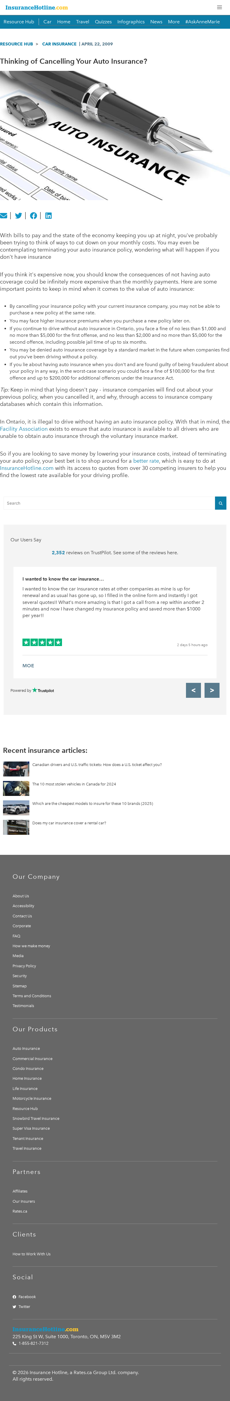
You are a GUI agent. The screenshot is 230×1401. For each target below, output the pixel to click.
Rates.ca (20, 1211)
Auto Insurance (26, 1048)
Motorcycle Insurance (32, 1098)
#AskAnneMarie (202, 22)
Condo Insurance (28, 1068)
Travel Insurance (27, 1148)
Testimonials (23, 1005)
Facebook (27, 1297)
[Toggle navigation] (219, 7)
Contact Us (22, 916)
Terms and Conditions (32, 996)
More (174, 22)
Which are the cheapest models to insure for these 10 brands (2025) (92, 803)
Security (20, 976)
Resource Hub (19, 22)
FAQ (16, 936)
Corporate (22, 926)
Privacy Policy (24, 966)
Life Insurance (25, 1088)
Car (47, 22)
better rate (146, 461)
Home (63, 22)
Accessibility (23, 906)
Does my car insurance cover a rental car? (69, 823)
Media (18, 956)
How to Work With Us (32, 1254)
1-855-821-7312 (33, 1343)
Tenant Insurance (28, 1138)
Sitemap (20, 986)
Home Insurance (27, 1078)
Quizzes (103, 22)
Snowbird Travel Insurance (36, 1118)
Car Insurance (59, 44)
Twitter (24, 1306)
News (156, 22)
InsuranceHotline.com (27, 468)
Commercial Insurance (32, 1058)
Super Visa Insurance (31, 1128)
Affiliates (20, 1191)
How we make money (31, 946)
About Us (21, 896)
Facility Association (24, 429)
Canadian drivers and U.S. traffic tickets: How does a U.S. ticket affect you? (97, 764)
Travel (82, 22)
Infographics (131, 22)
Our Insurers (24, 1201)
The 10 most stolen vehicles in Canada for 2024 (74, 784)
